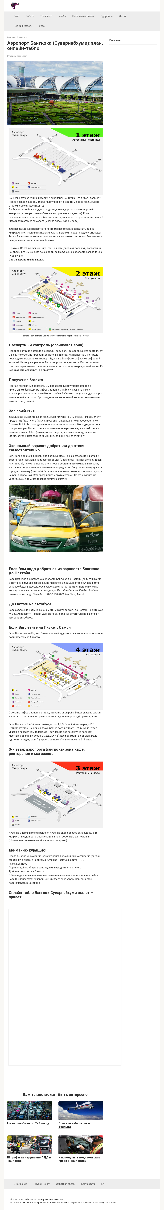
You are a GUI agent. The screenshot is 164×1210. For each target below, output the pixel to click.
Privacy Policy (42, 1183)
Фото (42, 25)
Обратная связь (65, 1183)
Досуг (122, 16)
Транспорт (46, 16)
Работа (30, 16)
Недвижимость (23, 25)
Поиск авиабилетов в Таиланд (74, 1124)
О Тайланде (20, 1183)
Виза (16, 16)
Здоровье (107, 16)
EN (102, 1183)
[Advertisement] (56, 1079)
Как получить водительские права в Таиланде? (79, 1159)
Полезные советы (83, 16)
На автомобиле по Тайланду (28, 1123)
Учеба (62, 16)
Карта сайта (88, 1183)
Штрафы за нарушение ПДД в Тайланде (29, 1159)
